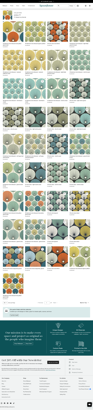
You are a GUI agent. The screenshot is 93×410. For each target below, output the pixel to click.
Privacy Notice (82, 383)
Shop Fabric (29, 343)
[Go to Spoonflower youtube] (10, 403)
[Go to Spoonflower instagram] (1, 403)
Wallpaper (5, 5)
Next (55, 303)
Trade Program (42, 381)
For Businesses (31, 5)
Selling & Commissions (65, 386)
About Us (4, 381)
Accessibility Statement (84, 386)
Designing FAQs (63, 391)
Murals (11, 5)
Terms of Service (82, 381)
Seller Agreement (64, 389)
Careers (3, 386)
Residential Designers (44, 386)
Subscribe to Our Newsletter (8, 391)
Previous (40, 303)
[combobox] (72, 5)
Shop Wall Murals (27, 383)
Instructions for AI (6, 397)
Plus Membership (27, 391)
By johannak (5, 46)
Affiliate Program (6, 389)
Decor (17, 5)
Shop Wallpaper (18, 343)
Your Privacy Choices (83, 389)
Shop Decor (26, 386)
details (50, 1)
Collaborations (26, 394)
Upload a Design (63, 381)
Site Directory (5, 394)
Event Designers (43, 389)
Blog (3, 383)
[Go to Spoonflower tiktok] (13, 403)
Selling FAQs (63, 394)
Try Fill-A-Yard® (14, 315)
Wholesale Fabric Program (45, 391)
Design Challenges (64, 383)
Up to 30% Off (45, 1)
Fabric (23, 5)
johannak (23, 17)
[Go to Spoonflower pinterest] (7, 403)
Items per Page (11, 302)
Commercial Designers (44, 383)
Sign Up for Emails (53, 362)
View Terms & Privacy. (51, 370)
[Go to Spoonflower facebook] (4, 403)
